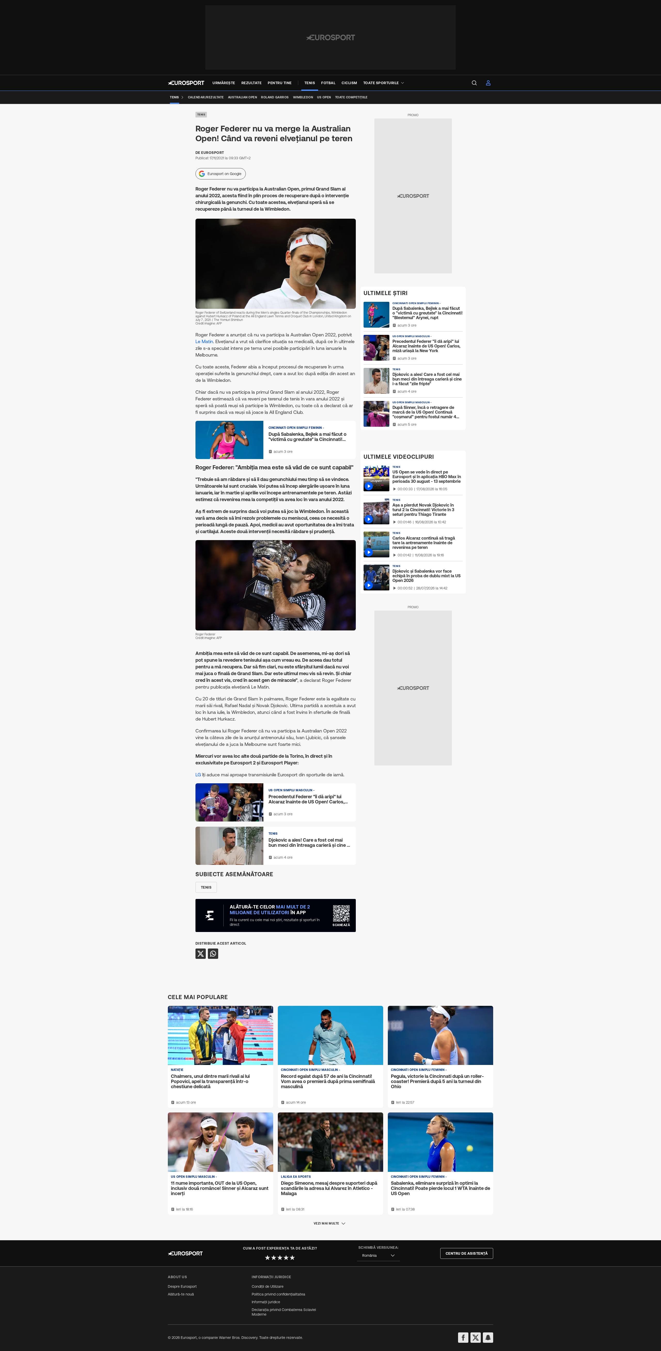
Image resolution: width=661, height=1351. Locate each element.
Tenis (201, 114)
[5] (292, 1257)
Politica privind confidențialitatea (278, 1294)
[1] (267, 1257)
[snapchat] (488, 1337)
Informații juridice (266, 1302)
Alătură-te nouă (181, 1294)
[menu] (474, 83)
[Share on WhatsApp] (213, 954)
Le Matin (204, 341)
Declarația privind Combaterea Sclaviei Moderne (284, 1312)
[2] (274, 1257)
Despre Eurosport (182, 1286)
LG (198, 774)
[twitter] (475, 1337)
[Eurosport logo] (186, 83)
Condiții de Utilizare (268, 1286)
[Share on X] (200, 954)
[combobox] (378, 1255)
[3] (280, 1257)
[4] (286, 1257)
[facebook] (463, 1337)
